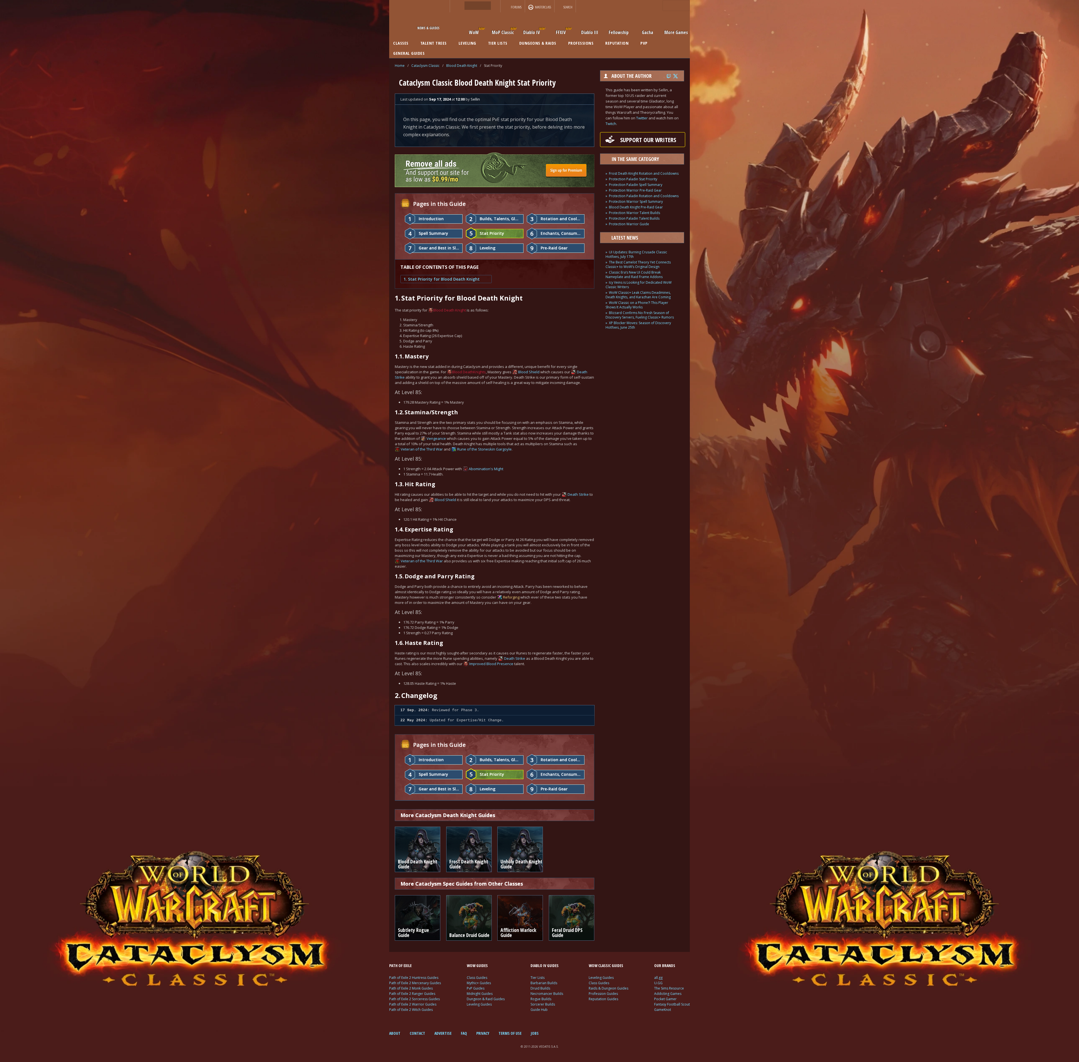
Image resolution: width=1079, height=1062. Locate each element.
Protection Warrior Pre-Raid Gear (635, 190)
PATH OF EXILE (400, 965)
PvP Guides (475, 988)
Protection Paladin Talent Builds (634, 218)
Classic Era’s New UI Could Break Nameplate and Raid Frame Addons (634, 274)
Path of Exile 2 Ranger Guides (412, 993)
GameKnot (662, 1009)
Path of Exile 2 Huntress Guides (413, 977)
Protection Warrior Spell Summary (636, 201)
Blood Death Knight (461, 65)
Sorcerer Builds (543, 1004)
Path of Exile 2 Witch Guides (411, 1009)
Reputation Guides (603, 999)
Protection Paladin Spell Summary (635, 184)
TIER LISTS (497, 43)
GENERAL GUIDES (409, 53)
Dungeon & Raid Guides (486, 999)
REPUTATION (617, 43)
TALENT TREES (433, 43)
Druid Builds (540, 988)
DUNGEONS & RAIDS (537, 43)
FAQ (464, 1033)
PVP (644, 43)
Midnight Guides (480, 993)
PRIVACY (482, 1033)
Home (400, 65)
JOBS (535, 1033)
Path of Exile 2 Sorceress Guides (414, 999)
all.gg (658, 977)
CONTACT (417, 1033)
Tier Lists (538, 977)
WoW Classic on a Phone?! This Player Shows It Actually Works (637, 305)
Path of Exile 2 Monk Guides (411, 988)
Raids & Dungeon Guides (608, 988)
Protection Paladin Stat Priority (633, 179)
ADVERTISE (443, 1033)
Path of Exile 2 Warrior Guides (412, 1004)
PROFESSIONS (581, 43)
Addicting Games (667, 993)
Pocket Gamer (665, 999)
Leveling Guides (479, 1004)
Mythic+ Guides (479, 983)
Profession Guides (603, 993)
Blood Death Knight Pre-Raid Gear (636, 207)
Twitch (611, 123)
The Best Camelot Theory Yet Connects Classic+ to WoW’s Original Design (638, 264)
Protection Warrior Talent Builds (634, 212)
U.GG (658, 983)
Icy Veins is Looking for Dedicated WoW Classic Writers (639, 284)
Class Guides (477, 977)
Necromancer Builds (547, 993)
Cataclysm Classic (425, 65)
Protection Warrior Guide (629, 224)
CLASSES (401, 43)
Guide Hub (539, 1009)
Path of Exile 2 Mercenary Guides (415, 983)
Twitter (642, 117)
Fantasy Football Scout (672, 1004)
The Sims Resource (669, 988)
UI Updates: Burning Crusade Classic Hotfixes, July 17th (636, 254)
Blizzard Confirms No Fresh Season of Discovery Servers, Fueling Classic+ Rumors (640, 315)
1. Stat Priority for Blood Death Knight (442, 279)
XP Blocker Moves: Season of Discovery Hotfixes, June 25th (638, 325)
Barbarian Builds (544, 983)
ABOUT (394, 1033)
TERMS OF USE (510, 1033)
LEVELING (467, 43)
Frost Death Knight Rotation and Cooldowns (644, 173)
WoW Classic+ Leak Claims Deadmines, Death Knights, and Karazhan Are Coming (638, 294)
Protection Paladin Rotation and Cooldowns (644, 196)
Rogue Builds (541, 999)
